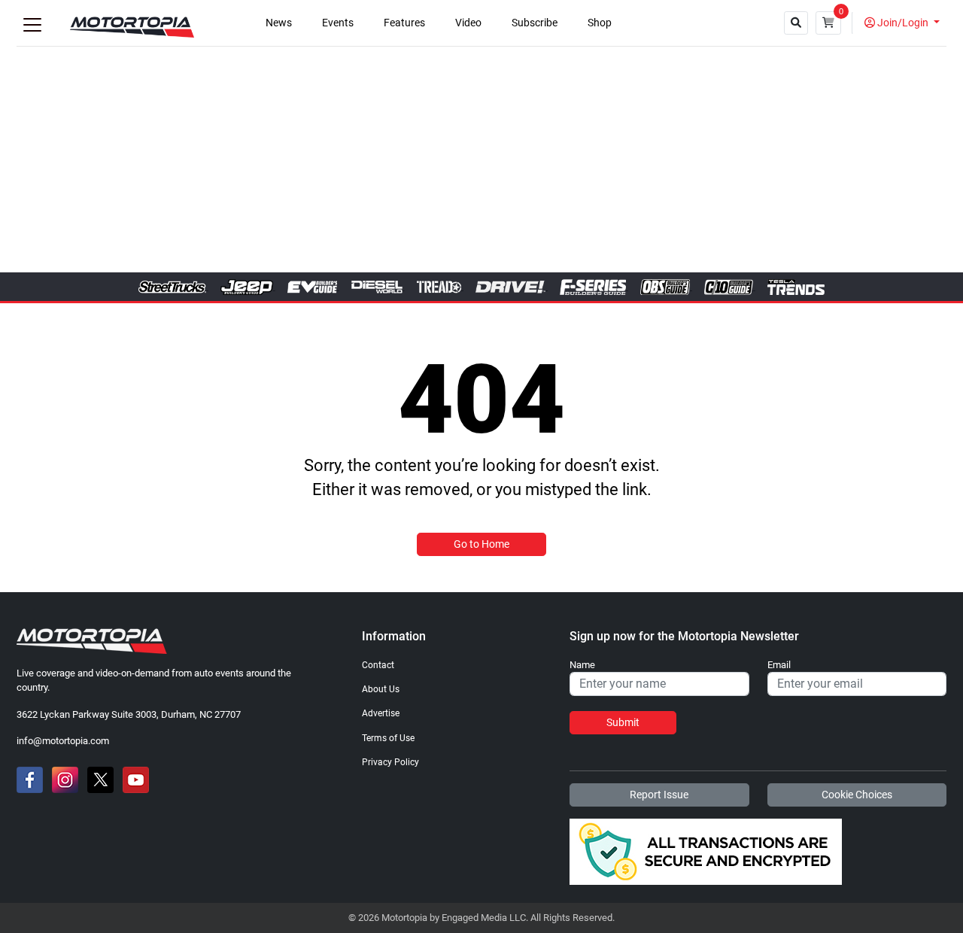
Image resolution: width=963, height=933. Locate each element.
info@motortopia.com (63, 740)
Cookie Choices (857, 795)
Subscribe (534, 23)
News (279, 23)
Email (779, 665)
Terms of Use (388, 738)
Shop (600, 23)
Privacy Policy (390, 762)
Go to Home (481, 544)
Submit (622, 722)
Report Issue (659, 795)
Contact (378, 665)
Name (582, 665)
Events (338, 23)
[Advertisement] (481, 159)
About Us (380, 689)
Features (404, 23)
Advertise (380, 713)
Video (468, 23)
